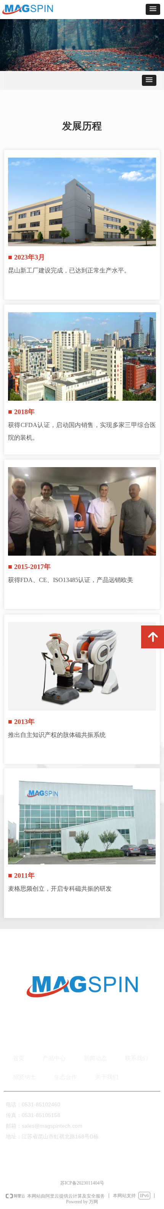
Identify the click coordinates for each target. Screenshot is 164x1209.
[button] (153, 9)
